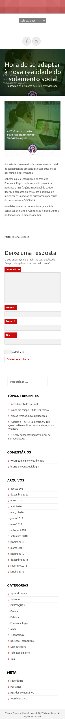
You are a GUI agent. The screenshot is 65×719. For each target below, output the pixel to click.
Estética (15, 617)
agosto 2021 (17, 488)
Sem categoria (21, 237)
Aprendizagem (18, 593)
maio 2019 (16, 524)
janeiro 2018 (17, 542)
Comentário (12, 269)
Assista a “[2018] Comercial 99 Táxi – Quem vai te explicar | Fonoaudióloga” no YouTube (31, 425)
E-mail (10, 321)
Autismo (15, 599)
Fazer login (16, 680)
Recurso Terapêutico (22, 640)
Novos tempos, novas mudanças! (29, 416)
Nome (9, 307)
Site (7, 335)
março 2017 (17, 547)
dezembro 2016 (19, 559)
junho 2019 (16, 518)
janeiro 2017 (17, 553)
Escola (14, 611)
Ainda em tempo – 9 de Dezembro (30, 410)
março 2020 (17, 512)
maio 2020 (16, 500)
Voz (12, 658)
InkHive (30, 713)
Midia (13, 629)
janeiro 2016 (17, 571)
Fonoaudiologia (35, 460)
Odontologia (17, 635)
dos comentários (22, 692)
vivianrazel (52, 86)
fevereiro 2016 (18, 565)
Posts (16, 686)
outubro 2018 (18, 530)
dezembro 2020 (19, 494)
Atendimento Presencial (24, 404)
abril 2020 (16, 506)
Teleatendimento (20, 652)
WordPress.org (18, 698)
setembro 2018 (19, 536)
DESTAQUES (17, 605)
